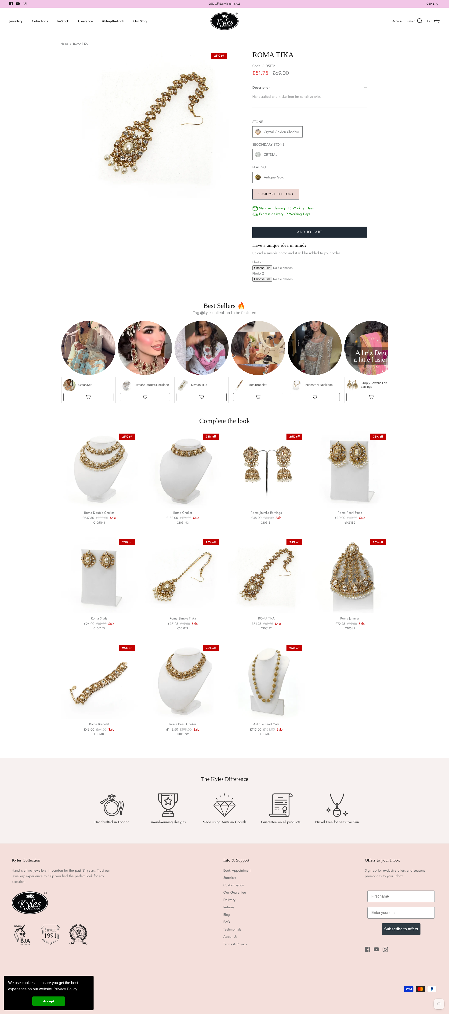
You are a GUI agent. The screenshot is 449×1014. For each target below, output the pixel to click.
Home (64, 44)
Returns (228, 907)
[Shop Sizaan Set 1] (88, 397)
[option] (155, 124)
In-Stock (63, 21)
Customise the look (275, 194)
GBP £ (431, 4)
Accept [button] (48, 1001)
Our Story (140, 21)
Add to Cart (309, 232)
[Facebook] (11, 3)
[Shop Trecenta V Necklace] (315, 397)
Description (261, 87)
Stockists (229, 877)
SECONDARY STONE (268, 144)
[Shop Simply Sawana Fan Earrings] (371, 397)
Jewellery (15, 21)
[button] (88, 362)
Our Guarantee (234, 892)
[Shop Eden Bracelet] (258, 397)
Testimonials (232, 929)
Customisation (233, 885)
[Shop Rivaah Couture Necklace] (145, 397)
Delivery (229, 899)
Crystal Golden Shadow (281, 131)
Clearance (85, 21)
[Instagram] (24, 3)
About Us (230, 936)
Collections (40, 21)
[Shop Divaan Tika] (202, 397)
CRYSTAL (270, 154)
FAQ (226, 921)
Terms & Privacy (235, 944)
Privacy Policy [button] (65, 989)
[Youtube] (18, 3)
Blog (226, 914)
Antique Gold (274, 177)
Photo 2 (258, 273)
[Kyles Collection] (224, 21)
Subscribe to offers (401, 929)
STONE (257, 122)
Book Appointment (237, 870)
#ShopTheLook (113, 21)
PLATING (259, 167)
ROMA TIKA (80, 44)
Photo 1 (258, 262)
